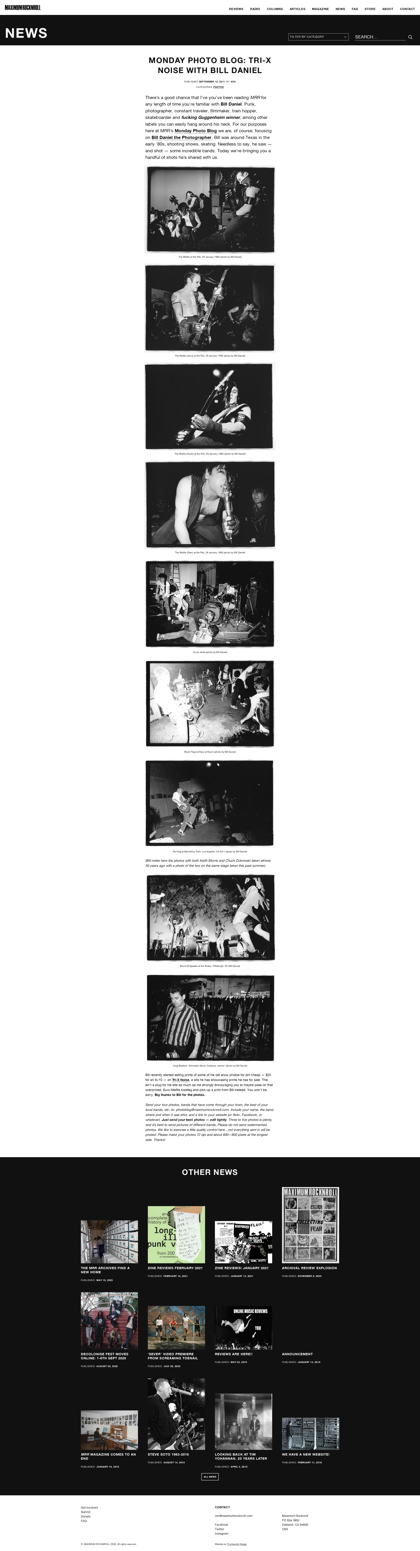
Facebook (221, 1524)
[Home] (22, 9)
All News (210, 1476)
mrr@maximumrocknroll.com (233, 1515)
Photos (218, 87)
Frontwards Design (237, 1544)
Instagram (221, 1533)
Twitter (219, 1529)
